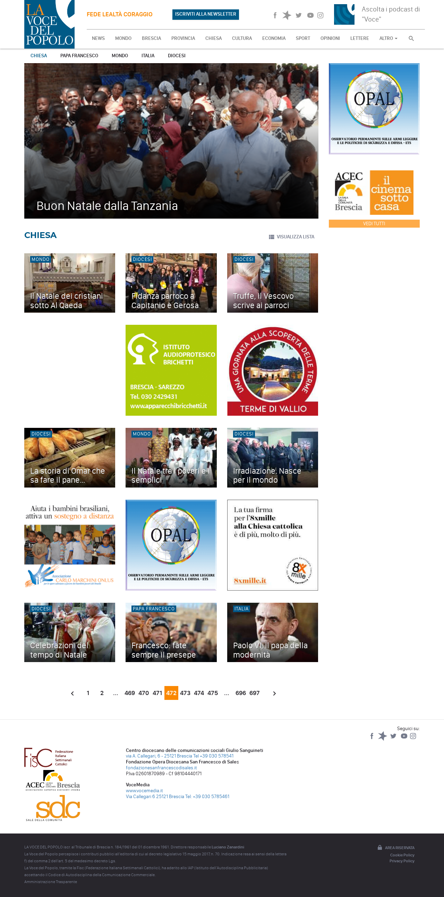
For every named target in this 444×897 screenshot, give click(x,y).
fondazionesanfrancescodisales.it (161, 768)
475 (212, 693)
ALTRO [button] (386, 38)
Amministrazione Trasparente (50, 881)
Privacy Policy (402, 860)
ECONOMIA (273, 38)
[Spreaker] (383, 739)
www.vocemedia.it (144, 791)
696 (241, 693)
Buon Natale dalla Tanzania (107, 205)
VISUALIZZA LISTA (295, 237)
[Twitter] (393, 739)
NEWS (98, 38)
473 (185, 693)
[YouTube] (404, 739)
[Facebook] (372, 739)
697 (254, 693)
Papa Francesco (79, 56)
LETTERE (359, 38)
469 (130, 693)
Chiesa (39, 56)
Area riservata (400, 847)
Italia (148, 56)
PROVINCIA (183, 38)
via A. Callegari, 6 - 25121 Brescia (159, 756)
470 (143, 693)
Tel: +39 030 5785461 (207, 796)
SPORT (303, 38)
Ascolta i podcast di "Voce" (391, 14)
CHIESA (213, 38)
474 (199, 693)
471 (157, 693)
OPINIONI (330, 38)
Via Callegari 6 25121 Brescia (155, 796)
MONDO (123, 38)
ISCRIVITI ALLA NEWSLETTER (205, 14)
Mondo (120, 56)
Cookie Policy (402, 855)
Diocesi (177, 56)
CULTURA (242, 38)
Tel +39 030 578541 (213, 756)
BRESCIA (151, 38)
